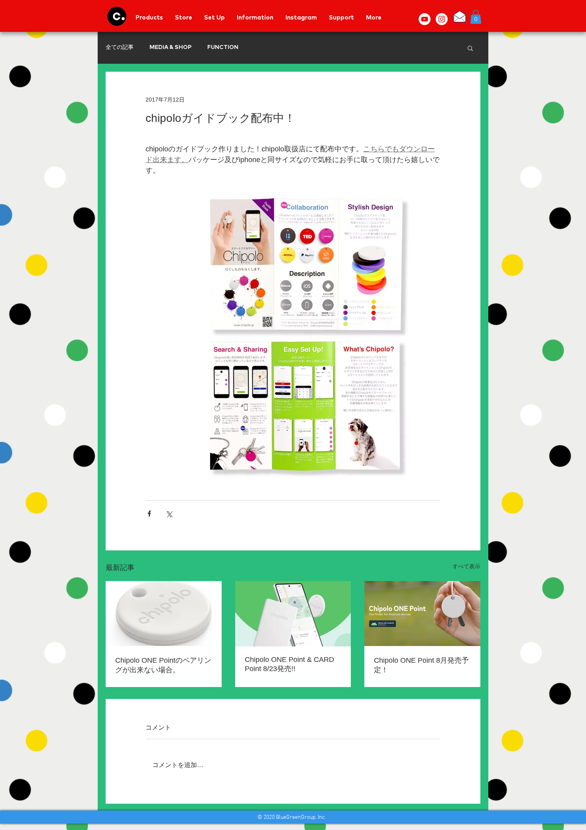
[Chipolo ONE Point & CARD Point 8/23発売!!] (293, 613)
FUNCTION (222, 47)
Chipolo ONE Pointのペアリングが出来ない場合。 (163, 665)
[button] (476, 17)
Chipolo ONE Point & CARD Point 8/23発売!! (289, 664)
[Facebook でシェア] (149, 513)
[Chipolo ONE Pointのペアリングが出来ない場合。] (164, 613)
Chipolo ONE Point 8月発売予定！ (421, 665)
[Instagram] (442, 19)
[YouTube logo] (425, 19)
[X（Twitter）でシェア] (169, 513)
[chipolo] (117, 16)
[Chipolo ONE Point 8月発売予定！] (422, 613)
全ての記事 (120, 47)
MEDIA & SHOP (170, 47)
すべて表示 (466, 566)
